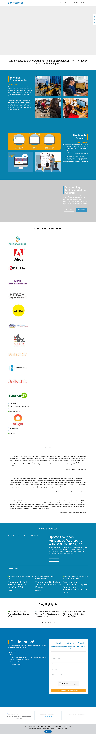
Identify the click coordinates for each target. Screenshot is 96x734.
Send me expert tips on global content (68, 690)
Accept (48, 731)
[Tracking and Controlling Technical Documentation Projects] (48, 577)
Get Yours (81, 209)
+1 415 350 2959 (16, 661)
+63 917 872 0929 (16, 664)
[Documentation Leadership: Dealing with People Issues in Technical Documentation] (75, 577)
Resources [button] (68, 2)
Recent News (13, 568)
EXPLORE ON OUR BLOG (48, 622)
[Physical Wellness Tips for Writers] (20, 611)
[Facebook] (73, 717)
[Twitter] (78, 717)
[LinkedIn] (76, 717)
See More (69, 209)
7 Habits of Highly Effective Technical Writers (73, 615)
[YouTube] (80, 717)
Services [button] (55, 2)
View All (54, 560)
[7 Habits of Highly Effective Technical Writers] (75, 611)
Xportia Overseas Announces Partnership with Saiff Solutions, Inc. (66, 540)
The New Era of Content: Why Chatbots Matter (47, 615)
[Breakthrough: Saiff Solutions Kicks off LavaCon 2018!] (20, 577)
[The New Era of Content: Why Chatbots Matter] (48, 611)
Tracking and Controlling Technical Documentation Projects (48, 584)
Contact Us (84, 2)
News (61, 2)
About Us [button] (76, 2)
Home (49, 2)
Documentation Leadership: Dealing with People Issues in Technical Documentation (75, 586)
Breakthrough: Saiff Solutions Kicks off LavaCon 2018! (17, 584)
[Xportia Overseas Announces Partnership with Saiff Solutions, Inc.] (27, 536)
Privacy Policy (48, 716)
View (48, 86)
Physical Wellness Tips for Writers (18, 615)
